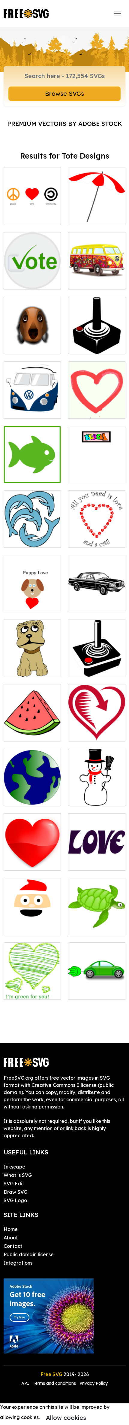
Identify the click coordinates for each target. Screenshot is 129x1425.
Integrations (18, 1263)
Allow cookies (66, 1417)
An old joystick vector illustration (96, 665)
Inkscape (14, 1167)
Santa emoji (24, 927)
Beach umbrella (93, 217)
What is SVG (18, 1175)
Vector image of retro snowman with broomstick (97, 790)
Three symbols (26, 217)
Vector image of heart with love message (32, 984)
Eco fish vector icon (32, 471)
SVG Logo (15, 1200)
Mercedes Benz (92, 604)
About (11, 1238)
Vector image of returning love (97, 729)
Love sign (86, 862)
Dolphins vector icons (32, 535)
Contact (13, 1246)
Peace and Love (94, 281)
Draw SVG (15, 1192)
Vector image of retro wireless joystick (97, 338)
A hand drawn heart (96, 406)
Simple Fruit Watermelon (32, 729)
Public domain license (29, 1254)
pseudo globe (26, 798)
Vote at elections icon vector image (32, 277)
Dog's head (23, 346)
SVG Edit (14, 1184)
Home (11, 1229)
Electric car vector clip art (97, 987)
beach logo (88, 475)
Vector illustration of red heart (32, 858)
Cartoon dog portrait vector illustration (32, 661)
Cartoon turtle (91, 927)
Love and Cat (90, 539)
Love (16, 604)
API (25, 1383)
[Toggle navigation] (117, 13)
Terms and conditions (54, 1383)
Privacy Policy (94, 1383)
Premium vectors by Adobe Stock (64, 123)
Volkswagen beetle (32, 406)
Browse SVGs (64, 93)
